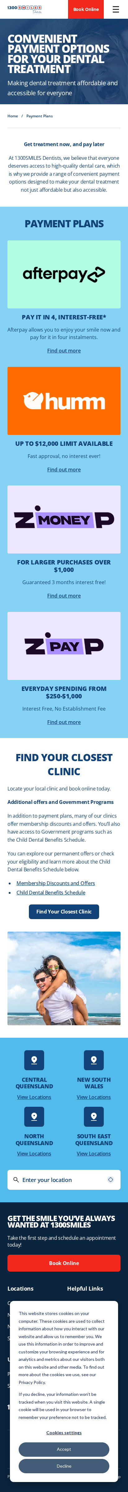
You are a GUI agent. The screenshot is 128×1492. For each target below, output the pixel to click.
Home (12, 116)
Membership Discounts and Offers (55, 883)
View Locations (34, 1097)
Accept (64, 1449)
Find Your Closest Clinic (64, 911)
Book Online (86, 9)
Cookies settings (64, 1432)
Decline (64, 1466)
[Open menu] (116, 9)
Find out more (64, 350)
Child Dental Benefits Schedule (50, 892)
